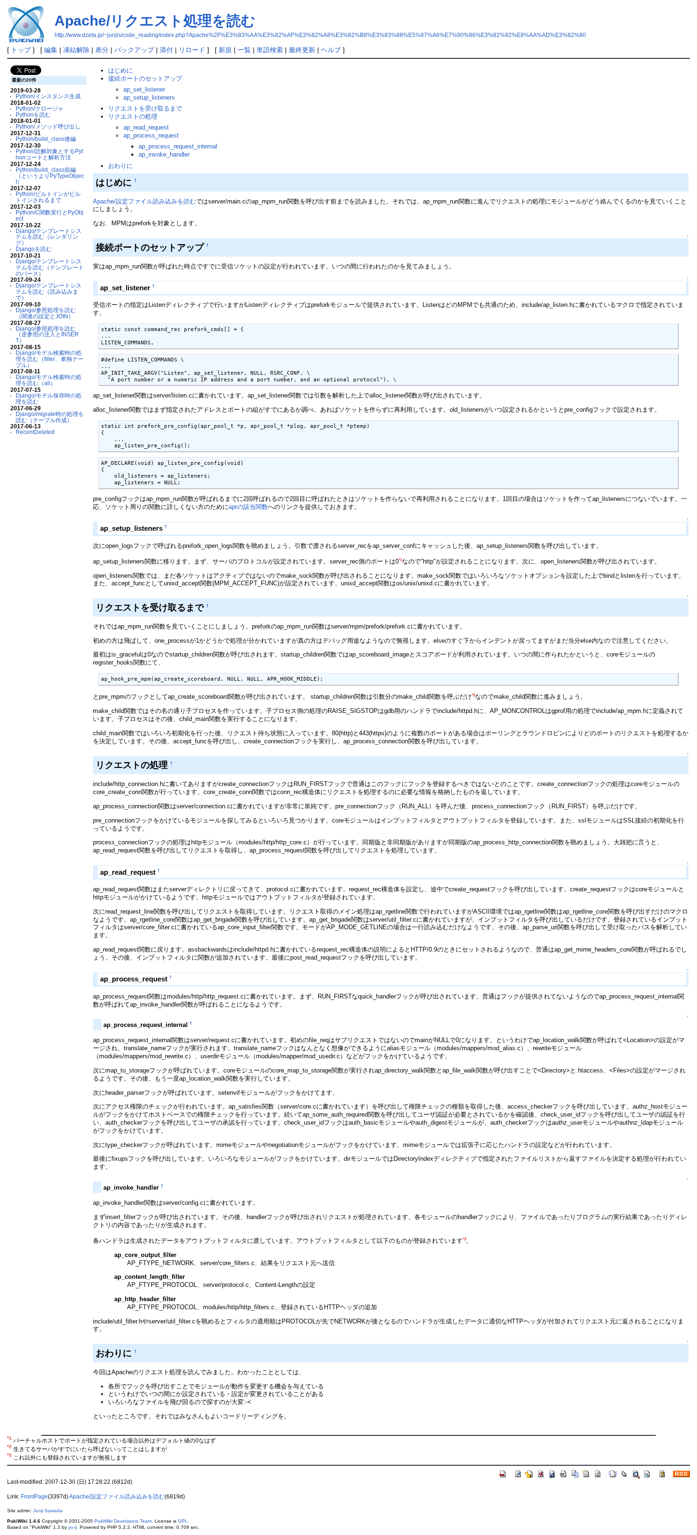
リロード (192, 50)
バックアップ (134, 50)
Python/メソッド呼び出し (48, 126)
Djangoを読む (34, 249)
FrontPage (34, 1496)
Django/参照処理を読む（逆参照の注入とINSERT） (47, 334)
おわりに (120, 165)
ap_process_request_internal (177, 146)
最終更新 (302, 50)
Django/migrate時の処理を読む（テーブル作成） (50, 417)
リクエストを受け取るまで (145, 108)
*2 (473, 695)
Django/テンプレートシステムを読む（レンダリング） (49, 237)
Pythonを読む (33, 114)
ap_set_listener (144, 89)
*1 (400, 560)
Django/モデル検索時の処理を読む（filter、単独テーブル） (49, 359)
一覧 (244, 50)
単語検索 (270, 50)
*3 (464, 1239)
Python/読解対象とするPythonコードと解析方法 (49, 154)
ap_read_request (146, 127)
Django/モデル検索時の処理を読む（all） (49, 380)
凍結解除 (76, 50)
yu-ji (72, 1527)
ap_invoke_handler (164, 154)
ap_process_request (151, 135)
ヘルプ (331, 50)
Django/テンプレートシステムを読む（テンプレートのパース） (50, 267)
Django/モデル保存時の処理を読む (49, 398)
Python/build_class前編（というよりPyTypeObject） (50, 175)
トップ (21, 50)
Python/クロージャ (40, 108)
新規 (225, 50)
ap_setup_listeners (149, 97)
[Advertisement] (38, 577)
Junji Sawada (48, 1510)
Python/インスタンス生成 (48, 96)
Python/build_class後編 (46, 139)
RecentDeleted (35, 432)
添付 (166, 50)
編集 (50, 50)
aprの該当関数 (248, 506)
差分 (102, 50)
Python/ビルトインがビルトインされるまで (48, 197)
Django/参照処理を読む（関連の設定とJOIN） (46, 313)
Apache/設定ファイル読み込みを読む (144, 201)
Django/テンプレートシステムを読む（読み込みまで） (49, 291)
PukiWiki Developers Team (123, 1521)
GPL (183, 1521)
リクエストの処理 (132, 116)
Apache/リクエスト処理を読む (155, 20)
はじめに (120, 70)
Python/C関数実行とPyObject (49, 215)
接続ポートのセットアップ (145, 78)
